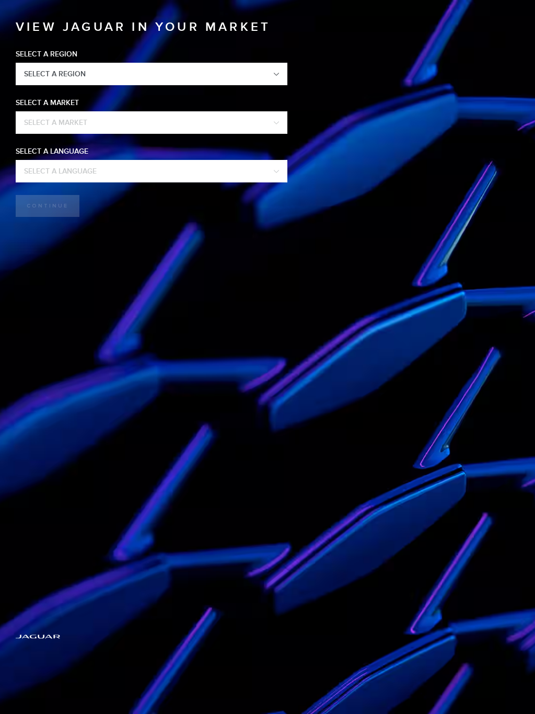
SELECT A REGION (46, 54)
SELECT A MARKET (47, 102)
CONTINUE (47, 206)
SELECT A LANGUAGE (52, 151)
